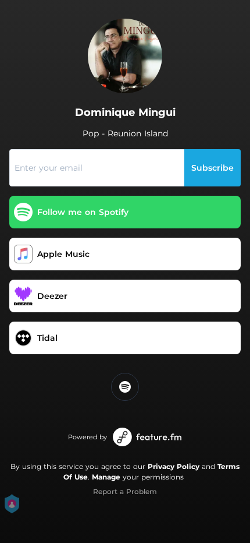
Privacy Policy (173, 466)
